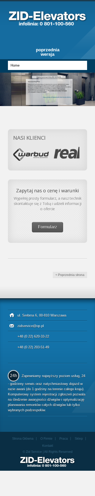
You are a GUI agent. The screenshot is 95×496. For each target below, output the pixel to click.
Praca (63, 438)
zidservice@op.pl (30, 326)
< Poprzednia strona (69, 275)
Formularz (47, 227)
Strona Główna (23, 438)
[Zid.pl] (47, 24)
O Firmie (46, 438)
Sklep (79, 438)
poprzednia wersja (47, 52)
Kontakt (47, 445)
